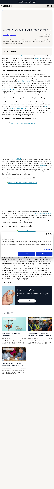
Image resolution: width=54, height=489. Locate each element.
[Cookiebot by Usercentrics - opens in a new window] (46, 234)
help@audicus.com (23, 2)
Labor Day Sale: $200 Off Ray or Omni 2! (27, 1)
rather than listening (24, 81)
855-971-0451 (32, 2)
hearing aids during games (10, 90)
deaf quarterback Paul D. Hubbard (18, 108)
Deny (27, 253)
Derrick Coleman (26, 56)
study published (16, 159)
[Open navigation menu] (51, 6)
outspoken (42, 165)
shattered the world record (43, 213)
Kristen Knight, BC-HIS (9, 35)
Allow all (44, 253)
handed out (38, 58)
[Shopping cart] (48, 6)
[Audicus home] (6, 6)
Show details (47, 249)
